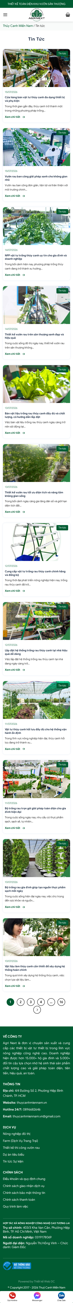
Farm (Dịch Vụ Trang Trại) (20, 1141)
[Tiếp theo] (37, 1010)
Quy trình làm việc (15, 1207)
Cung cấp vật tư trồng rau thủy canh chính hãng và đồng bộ (35, 573)
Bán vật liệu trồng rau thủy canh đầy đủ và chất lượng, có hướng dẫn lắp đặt (35, 415)
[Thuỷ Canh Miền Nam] (36, 15)
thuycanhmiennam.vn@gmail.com (36, 1116)
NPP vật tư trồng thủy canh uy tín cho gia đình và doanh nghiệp (36, 257)
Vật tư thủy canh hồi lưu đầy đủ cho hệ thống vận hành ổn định (36, 731)
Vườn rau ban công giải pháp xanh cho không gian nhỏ (36, 178)
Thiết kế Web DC (44, 1281)
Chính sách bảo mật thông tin (24, 1193)
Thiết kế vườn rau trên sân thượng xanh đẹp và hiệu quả (34, 336)
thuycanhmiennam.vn (32, 1103)
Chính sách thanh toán (19, 1200)
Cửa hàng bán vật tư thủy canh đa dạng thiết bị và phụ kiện (35, 99)
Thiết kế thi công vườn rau (21, 1148)
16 (61, 1002)
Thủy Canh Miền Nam (18, 26)
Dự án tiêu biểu (13, 1155)
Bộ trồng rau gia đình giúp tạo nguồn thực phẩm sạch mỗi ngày (35, 889)
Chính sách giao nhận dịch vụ (23, 1186)
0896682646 (31, 1110)
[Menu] (5, 14)
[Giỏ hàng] (68, 14)
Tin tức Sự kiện (13, 1161)
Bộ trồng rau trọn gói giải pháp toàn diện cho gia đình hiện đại (35, 810)
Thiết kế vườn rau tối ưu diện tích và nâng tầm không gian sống (34, 494)
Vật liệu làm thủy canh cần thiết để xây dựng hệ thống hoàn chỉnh (35, 968)
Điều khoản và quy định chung (24, 1179)
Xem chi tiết (12, 117)
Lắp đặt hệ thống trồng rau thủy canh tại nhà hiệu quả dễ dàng (36, 652)
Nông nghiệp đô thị (16, 1134)
